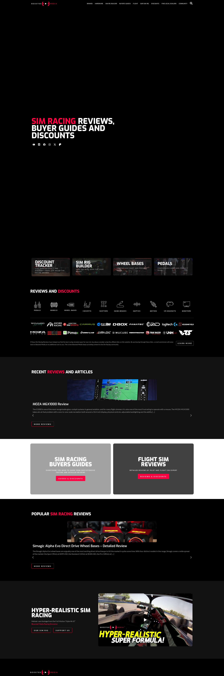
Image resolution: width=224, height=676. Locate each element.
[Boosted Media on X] (54, 144)
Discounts (155, 4)
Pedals (37, 310)
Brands (90, 4)
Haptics (137, 311)
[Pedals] (37, 304)
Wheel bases (70, 310)
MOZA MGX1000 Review (51, 404)
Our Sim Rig (144, 4)
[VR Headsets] (169, 304)
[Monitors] (186, 304)
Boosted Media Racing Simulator (45, 624)
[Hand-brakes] (120, 304)
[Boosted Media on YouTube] (34, 144)
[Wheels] (54, 304)
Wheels (54, 310)
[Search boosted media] (191, 3)
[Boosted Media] (44, 3)
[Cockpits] (87, 304)
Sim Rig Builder (111, 4)
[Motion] (153, 304)
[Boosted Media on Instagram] (49, 144)
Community (183, 4)
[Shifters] (103, 304)
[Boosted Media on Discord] (39, 144)
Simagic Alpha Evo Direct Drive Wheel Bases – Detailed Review (80, 546)
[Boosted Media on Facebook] (44, 144)
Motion (153, 311)
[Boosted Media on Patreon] (60, 144)
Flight (135, 4)
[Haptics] (136, 304)
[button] (33, 415)
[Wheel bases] (70, 304)
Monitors (186, 311)
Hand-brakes (120, 311)
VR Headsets (170, 311)
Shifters (104, 311)
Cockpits (87, 311)
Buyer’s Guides (125, 4)
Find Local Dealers (169, 4)
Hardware (99, 4)
